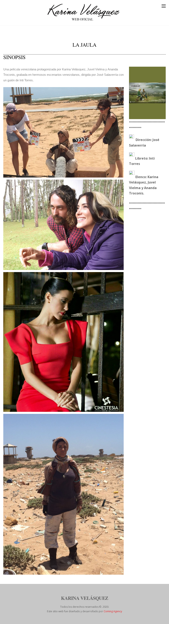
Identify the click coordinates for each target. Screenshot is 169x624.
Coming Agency (113, 611)
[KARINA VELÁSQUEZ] (83, 20)
